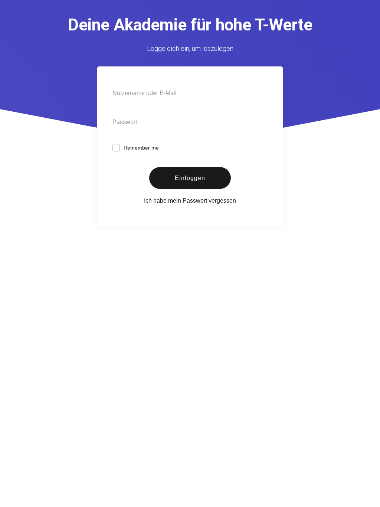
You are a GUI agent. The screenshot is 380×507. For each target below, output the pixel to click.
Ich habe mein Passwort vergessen (190, 200)
